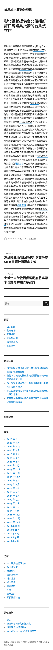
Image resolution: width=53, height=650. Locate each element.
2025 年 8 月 (13, 484)
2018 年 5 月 (13, 537)
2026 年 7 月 (13, 442)
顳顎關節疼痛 (13, 597)
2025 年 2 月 (13, 507)
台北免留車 (12, 567)
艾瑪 (9, 590)
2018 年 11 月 (13, 529)
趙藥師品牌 (12, 338)
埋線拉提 (11, 571)
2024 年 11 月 (13, 518)
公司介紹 (11, 326)
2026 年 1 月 (13, 465)
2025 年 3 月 (13, 503)
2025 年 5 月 (13, 495)
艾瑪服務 (11, 330)
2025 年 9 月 (13, 480)
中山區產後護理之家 (16, 563)
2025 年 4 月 (13, 499)
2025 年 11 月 (13, 473)
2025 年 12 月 (14, 469)
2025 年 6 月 (13, 492)
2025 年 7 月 (13, 488)
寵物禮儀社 (12, 574)
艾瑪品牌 (11, 593)
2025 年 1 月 (13, 511)
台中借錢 (21, 205)
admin (11, 239)
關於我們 (11, 345)
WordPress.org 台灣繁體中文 (21, 631)
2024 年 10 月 (14, 522)
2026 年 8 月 (13, 439)
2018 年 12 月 (13, 526)
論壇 (31, 642)
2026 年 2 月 (13, 461)
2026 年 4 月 (13, 454)
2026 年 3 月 (13, 458)
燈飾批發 (19, 163)
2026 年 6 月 (13, 446)
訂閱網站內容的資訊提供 (19, 623)
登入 (9, 619)
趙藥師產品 (12, 342)
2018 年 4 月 (13, 541)
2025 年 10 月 (14, 476)
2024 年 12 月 (14, 514)
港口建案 (11, 578)
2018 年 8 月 (13, 533)
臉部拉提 (11, 586)
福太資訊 (32, 239)
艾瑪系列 (11, 334)
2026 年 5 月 (13, 450)
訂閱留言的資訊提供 (16, 627)
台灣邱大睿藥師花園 (18, 9)
